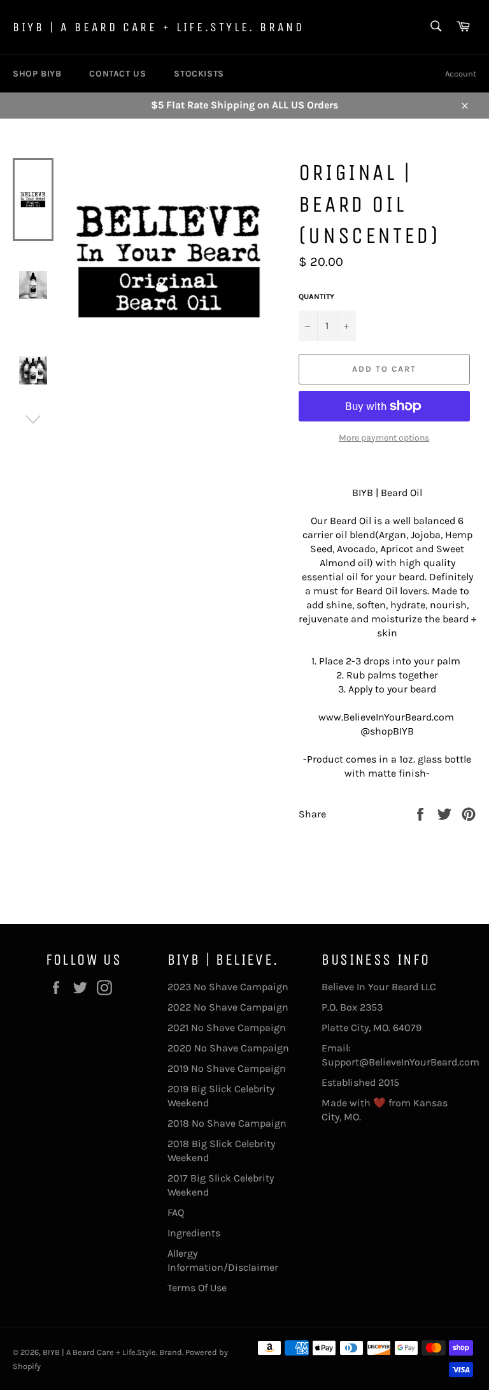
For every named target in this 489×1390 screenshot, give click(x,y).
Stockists (198, 73)
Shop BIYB (37, 73)
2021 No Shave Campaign (226, 1027)
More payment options (384, 437)
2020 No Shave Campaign (228, 1048)
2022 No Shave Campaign (227, 1007)
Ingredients (193, 1233)
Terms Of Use (197, 1288)
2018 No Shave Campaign (227, 1123)
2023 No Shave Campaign (227, 987)
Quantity (316, 296)
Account (460, 73)
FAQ (175, 1212)
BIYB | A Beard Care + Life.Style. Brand (158, 27)
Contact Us (117, 73)
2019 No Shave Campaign (226, 1068)
